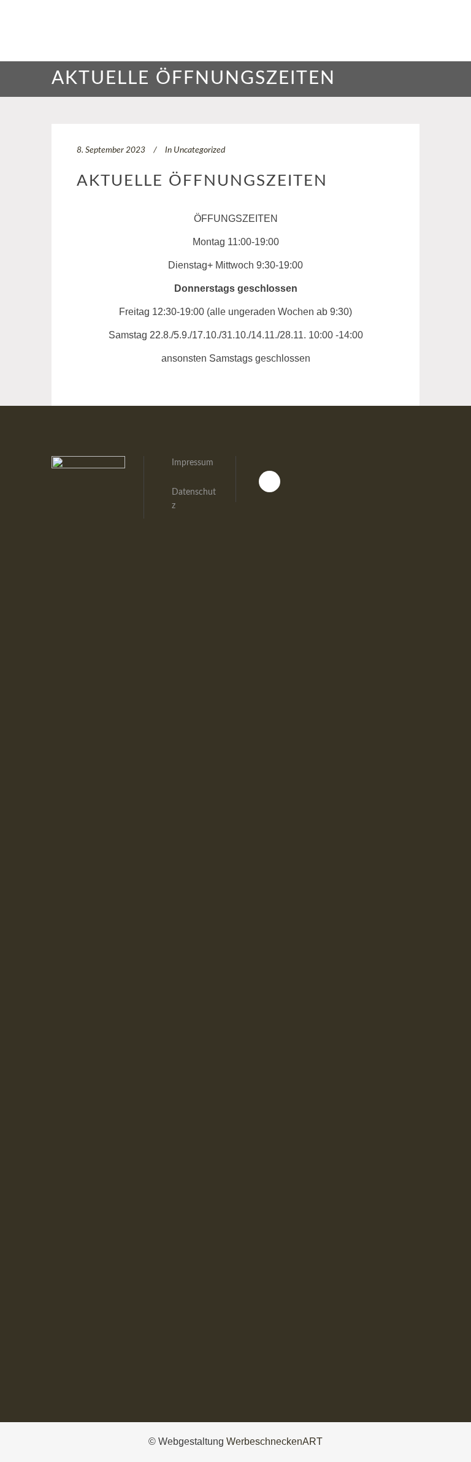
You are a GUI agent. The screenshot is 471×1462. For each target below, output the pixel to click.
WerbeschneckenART (274, 1441)
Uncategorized (199, 150)
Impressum (192, 463)
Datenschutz (194, 499)
